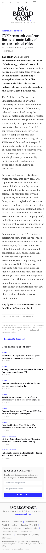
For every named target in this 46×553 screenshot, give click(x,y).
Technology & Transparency (27, 535)
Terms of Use (7, 535)
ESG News (6, 549)
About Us (5, 522)
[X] (10, 2)
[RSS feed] (18, 2)
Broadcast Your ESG (29, 525)
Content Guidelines (9, 531)
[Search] (26, 2)
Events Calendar (31, 522)
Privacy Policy (26, 531)
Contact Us (17, 522)
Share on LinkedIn (11, 316)
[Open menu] (34, 2)
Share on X (28, 316)
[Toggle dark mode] (43, 2)
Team (27, 549)
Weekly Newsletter (9, 525)
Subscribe (23, 494)
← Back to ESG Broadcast (13, 339)
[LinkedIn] (3, 2)
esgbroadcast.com (23, 514)
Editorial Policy (31, 528)
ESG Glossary (7, 538)
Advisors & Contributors (11, 528)
